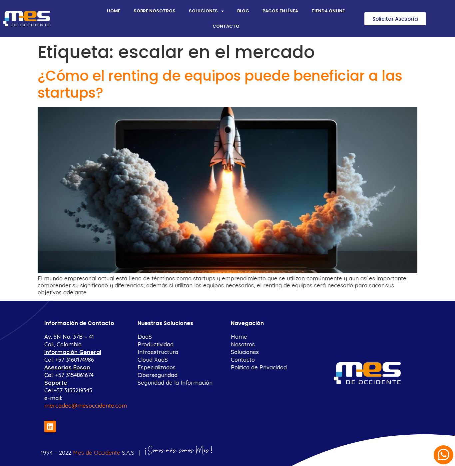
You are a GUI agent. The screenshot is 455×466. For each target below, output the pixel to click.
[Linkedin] (50, 426)
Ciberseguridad (158, 374)
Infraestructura (158, 351)
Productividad (156, 344)
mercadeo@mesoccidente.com (85, 405)
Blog (243, 11)
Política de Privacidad (259, 367)
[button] (395, 18)
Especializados (157, 367)
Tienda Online (328, 11)
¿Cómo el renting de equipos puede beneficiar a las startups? (220, 84)
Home (113, 11)
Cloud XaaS (153, 359)
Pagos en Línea (280, 11)
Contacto (226, 26)
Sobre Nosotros (155, 11)
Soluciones (203, 11)
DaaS (145, 336)
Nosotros (243, 344)
